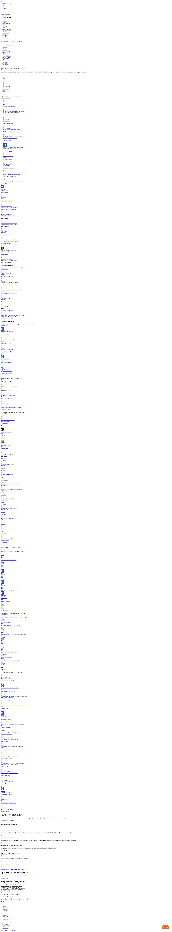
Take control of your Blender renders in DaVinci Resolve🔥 (13, 634)
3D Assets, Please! (4, 381)
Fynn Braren (3, 243)
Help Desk (5, 924)
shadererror (3, 663)
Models (11, 123)
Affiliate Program (7, 916)
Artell (2, 192)
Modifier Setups (12, 159)
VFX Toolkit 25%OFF (5, 601)
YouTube (5, 910)
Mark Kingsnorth (4, 803)
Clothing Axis (3, 343)
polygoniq (3, 226)
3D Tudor (3, 700)
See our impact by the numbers (7, 820)
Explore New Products (5, 98)
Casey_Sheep (6, 114)
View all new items (5, 325)
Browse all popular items (6, 183)
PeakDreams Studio (7, 131)
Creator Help (6, 925)
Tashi (2, 521)
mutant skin (3, 643)
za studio (2, 477)
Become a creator (4, 878)
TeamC (2, 254)
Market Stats (6, 919)
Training (10, 151)
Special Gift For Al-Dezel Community (9, 560)
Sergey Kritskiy (4, 758)
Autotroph (13, 930)
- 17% (16, 293)
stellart (2, 628)
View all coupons (4, 614)
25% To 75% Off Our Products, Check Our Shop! (11, 625)
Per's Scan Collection (5, 680)
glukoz (2, 218)
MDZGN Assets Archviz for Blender (8, 407)
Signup (4, 8)
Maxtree (2, 334)
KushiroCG (3, 811)
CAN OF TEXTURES (5, 209)
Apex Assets (6, 123)
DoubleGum (3, 766)
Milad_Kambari (6, 106)
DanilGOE (3, 492)
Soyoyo (2, 783)
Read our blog (4, 854)
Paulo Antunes (4, 362)
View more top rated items (6, 734)
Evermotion (3, 727)
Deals (4, 34)
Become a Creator (7, 3)
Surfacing (14, 209)
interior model (3, 398)
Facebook (5, 907)
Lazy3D (5, 140)
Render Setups (11, 293)
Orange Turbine (4, 201)
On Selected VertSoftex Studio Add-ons (9, 652)
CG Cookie (3, 468)
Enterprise (5, 917)
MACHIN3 (3, 235)
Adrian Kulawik (4, 351)
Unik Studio (5, 176)
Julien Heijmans (4, 794)
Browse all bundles (5, 413)
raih (1, 573)
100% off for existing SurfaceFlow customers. (10, 590)
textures (2, 553)
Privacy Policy (10, 896)
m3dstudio (3, 619)
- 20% (14, 168)
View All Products (7, 29)
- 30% (12, 310)
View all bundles (4, 484)
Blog (4, 926)
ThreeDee (3, 435)
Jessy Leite (3, 276)
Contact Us (5, 928)
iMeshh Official (4, 373)
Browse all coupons (5, 548)
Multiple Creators (4, 423)
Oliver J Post (3, 262)
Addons (13, 106)
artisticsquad (3, 646)
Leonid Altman (4, 293)
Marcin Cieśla (3, 310)
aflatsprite (5, 159)
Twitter (4, 906)
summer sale (3, 568)
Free (4, 27)
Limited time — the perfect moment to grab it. (10, 660)
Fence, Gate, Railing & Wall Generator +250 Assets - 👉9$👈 (14, 617)
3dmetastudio (3, 390)
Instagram (5, 909)
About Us (5, 915)
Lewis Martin (3, 719)
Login (4, 5)
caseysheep (3, 604)
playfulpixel (3, 595)
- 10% (11, 276)
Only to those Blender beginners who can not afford (12, 551)
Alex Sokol (5, 168)
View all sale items (4, 269)
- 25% (14, 176)
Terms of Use (3, 896)
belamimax (3, 637)
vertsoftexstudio (4, 654)
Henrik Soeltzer (4, 691)
